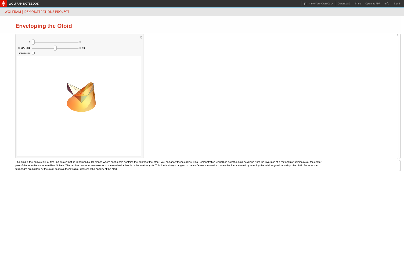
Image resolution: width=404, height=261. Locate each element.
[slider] (55, 42)
